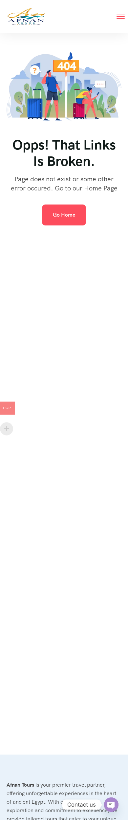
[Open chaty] (111, 804)
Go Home (64, 214)
